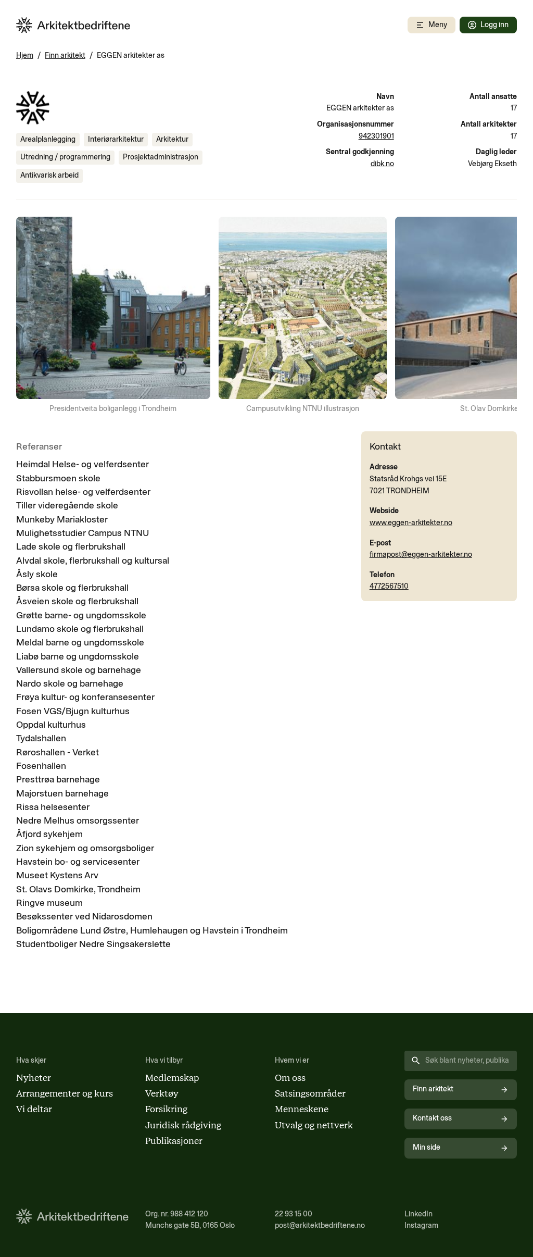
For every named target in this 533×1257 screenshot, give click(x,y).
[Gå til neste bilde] (502, 315)
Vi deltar (34, 1108)
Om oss (290, 1077)
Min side (426, 1147)
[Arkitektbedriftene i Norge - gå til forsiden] (73, 25)
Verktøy (162, 1093)
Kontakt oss (432, 1118)
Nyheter (33, 1077)
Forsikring (166, 1108)
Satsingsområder (310, 1093)
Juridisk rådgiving (183, 1124)
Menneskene (301, 1108)
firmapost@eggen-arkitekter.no (421, 554)
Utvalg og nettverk (314, 1124)
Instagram (421, 1225)
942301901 (376, 136)
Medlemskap (172, 1077)
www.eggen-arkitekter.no (411, 522)
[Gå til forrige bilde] (30, 315)
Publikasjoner (173, 1140)
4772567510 (389, 586)
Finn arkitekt (65, 55)
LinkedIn (418, 1214)
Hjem (24, 55)
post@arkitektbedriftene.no (320, 1225)
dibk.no (382, 163)
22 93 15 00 (293, 1214)
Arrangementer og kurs (64, 1093)
